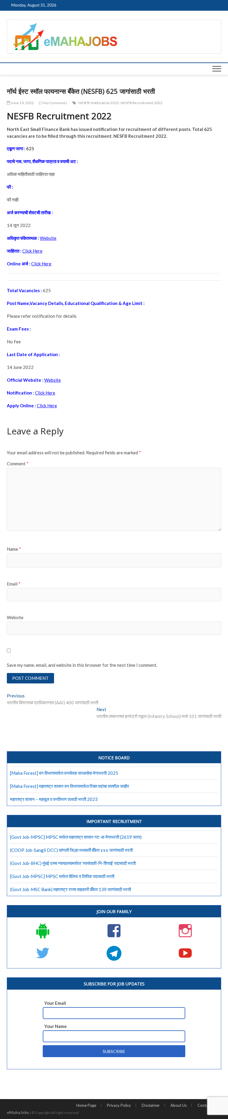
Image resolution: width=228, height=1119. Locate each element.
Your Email (55, 1003)
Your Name (55, 1026)
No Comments (54, 103)
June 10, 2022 (22, 103)
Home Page (86, 1105)
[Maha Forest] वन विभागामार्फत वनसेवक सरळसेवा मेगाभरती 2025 (64, 773)
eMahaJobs (18, 1112)
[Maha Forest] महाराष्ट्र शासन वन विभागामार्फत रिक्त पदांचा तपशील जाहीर (69, 786)
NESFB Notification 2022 (98, 103)
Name (14, 549)
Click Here (32, 250)
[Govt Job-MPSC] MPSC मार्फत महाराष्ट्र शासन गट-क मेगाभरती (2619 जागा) (76, 837)
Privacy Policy (119, 1105)
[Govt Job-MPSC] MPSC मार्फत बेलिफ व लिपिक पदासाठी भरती (62, 876)
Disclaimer (151, 1105)
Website (48, 238)
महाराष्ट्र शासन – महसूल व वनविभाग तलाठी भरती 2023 (54, 799)
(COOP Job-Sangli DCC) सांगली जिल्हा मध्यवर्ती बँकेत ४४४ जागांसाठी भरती (71, 850)
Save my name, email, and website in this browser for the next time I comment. (82, 665)
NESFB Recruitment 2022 (141, 103)
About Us (178, 1105)
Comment (17, 463)
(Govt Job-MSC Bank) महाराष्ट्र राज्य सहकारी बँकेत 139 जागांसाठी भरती (70, 889)
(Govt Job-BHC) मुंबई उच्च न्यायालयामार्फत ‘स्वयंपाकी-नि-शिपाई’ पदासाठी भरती (73, 863)
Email (13, 583)
